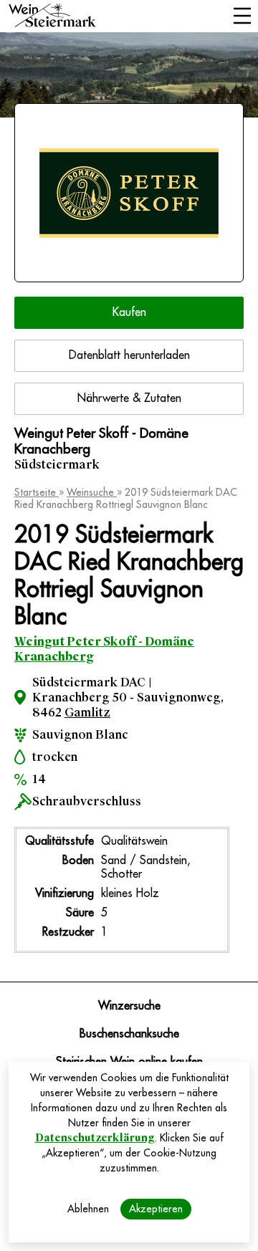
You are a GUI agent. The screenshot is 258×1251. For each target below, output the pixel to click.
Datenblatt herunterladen (129, 355)
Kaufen (129, 312)
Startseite (36, 492)
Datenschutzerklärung (95, 1137)
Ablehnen (88, 1209)
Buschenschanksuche (129, 1034)
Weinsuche (92, 492)
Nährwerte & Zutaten (129, 398)
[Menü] (242, 17)
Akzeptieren (156, 1209)
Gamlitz (87, 712)
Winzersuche (129, 1006)
